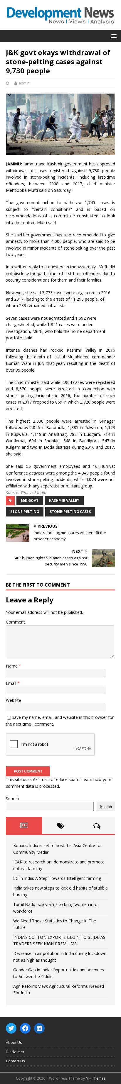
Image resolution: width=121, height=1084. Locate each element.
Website (13, 700)
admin (24, 83)
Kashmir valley (64, 500)
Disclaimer (15, 1051)
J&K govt (29, 500)
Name (12, 666)
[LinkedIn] (39, 1028)
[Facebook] (25, 1028)
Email (11, 683)
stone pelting (24, 511)
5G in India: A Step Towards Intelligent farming (57, 878)
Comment (15, 622)
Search (12, 798)
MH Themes (95, 1078)
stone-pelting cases (70, 511)
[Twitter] (11, 1028)
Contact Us (15, 1060)
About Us (14, 1042)
